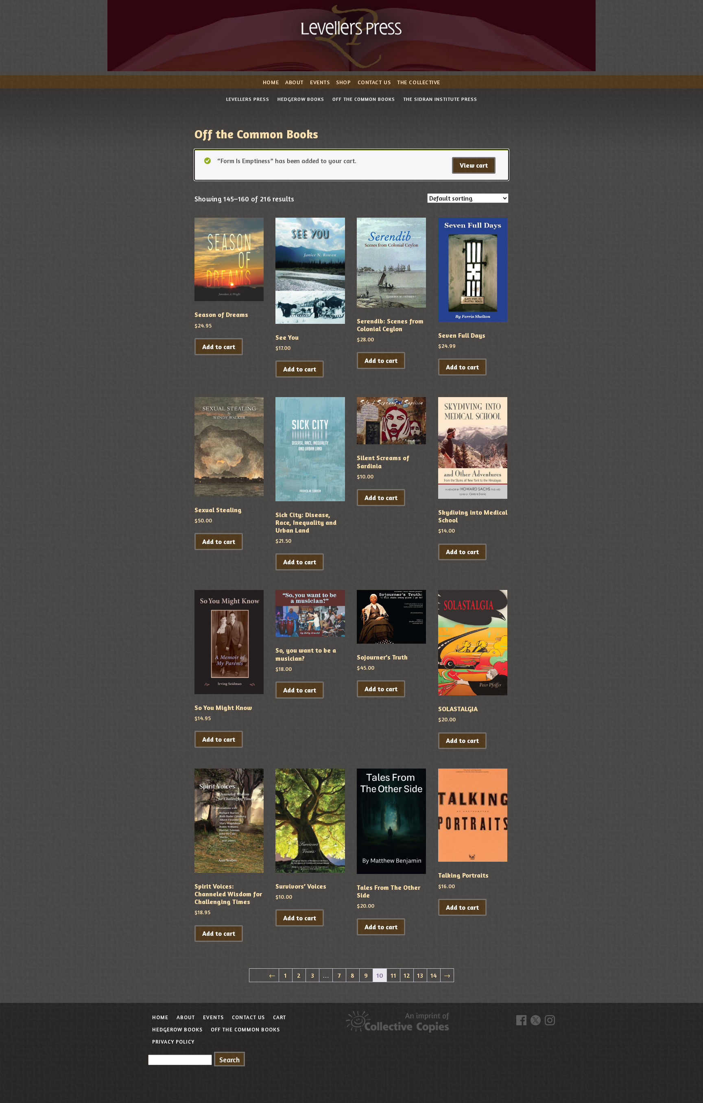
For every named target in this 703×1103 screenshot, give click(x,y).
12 (407, 975)
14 (433, 975)
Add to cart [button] (218, 347)
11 (393, 975)
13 (420, 975)
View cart (474, 165)
